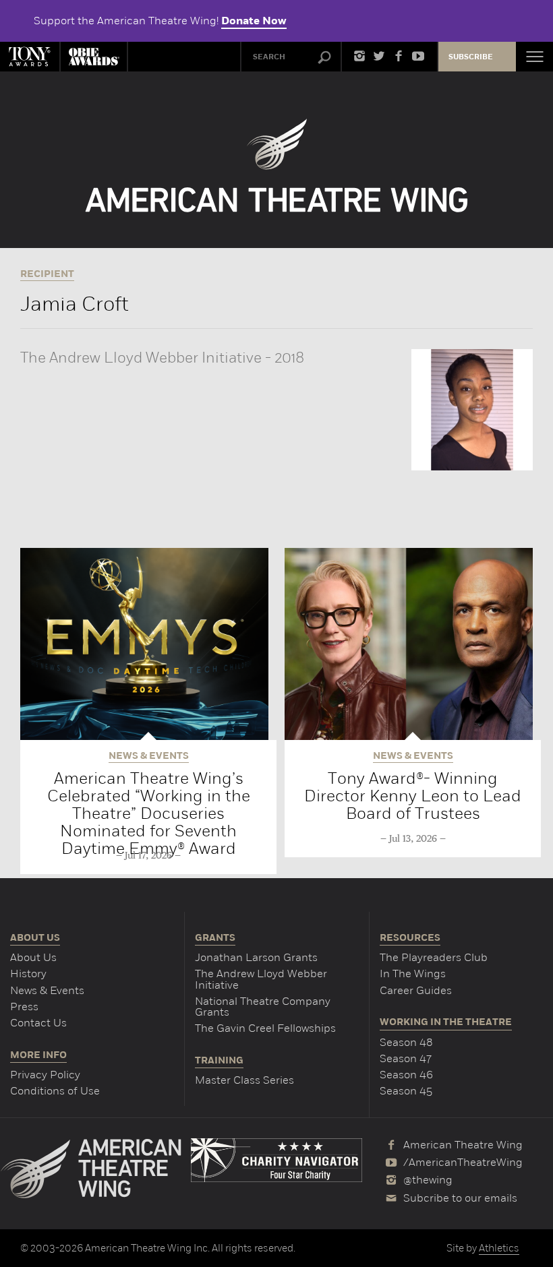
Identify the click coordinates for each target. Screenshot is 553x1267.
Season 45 (406, 1090)
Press (24, 1006)
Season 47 (406, 1058)
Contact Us (38, 1022)
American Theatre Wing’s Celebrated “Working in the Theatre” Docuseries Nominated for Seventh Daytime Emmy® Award (148, 813)
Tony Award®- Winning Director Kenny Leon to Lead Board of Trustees (412, 795)
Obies (94, 56)
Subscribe (470, 57)
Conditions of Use (55, 1090)
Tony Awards (29, 56)
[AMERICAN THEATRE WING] (277, 165)
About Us (33, 957)
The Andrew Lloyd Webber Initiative (261, 979)
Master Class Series (244, 1080)
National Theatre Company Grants (262, 1006)
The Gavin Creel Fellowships (265, 1028)
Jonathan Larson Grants (256, 957)
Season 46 (406, 1074)
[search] (324, 58)
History (28, 973)
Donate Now (254, 21)
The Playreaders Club (434, 957)
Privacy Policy (45, 1074)
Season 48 (406, 1042)
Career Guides (416, 990)
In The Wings (413, 973)
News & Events (47, 990)
